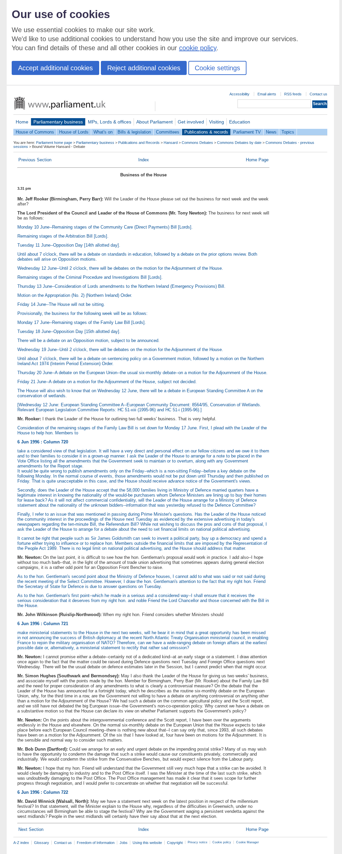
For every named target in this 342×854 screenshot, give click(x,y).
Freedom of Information (96, 843)
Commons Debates (197, 143)
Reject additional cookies (143, 68)
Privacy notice (197, 842)
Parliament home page (54, 143)
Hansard (171, 143)
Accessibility (239, 94)
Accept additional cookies (55, 68)
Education (239, 121)
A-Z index (21, 843)
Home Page (257, 159)
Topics (288, 132)
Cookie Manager (247, 842)
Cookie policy (221, 842)
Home (22, 121)
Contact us (318, 94)
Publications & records (206, 132)
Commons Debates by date (239, 143)
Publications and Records (139, 143)
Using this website (147, 843)
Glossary (41, 843)
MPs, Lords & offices (109, 121)
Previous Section (34, 159)
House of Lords (74, 132)
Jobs (124, 843)
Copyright (175, 843)
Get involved (191, 121)
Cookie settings (217, 68)
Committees (167, 132)
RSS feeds (293, 94)
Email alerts (267, 94)
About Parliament (154, 121)
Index (143, 159)
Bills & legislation (134, 132)
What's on (103, 132)
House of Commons (35, 132)
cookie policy (197, 48)
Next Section (30, 829)
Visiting (216, 121)
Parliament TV (247, 132)
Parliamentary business (58, 121)
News (271, 132)
